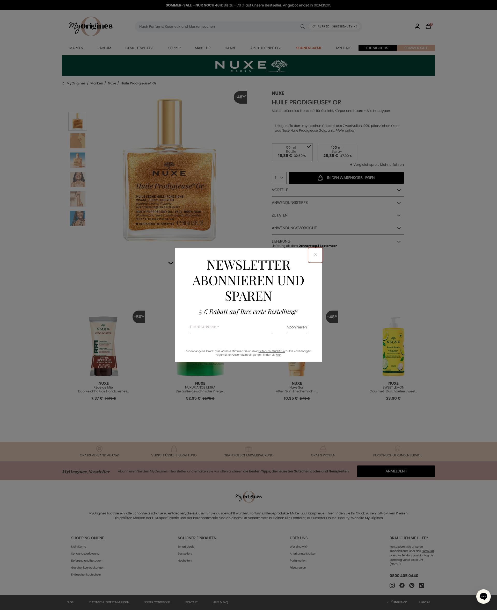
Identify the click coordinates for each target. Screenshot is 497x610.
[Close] (315, 255)
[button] (483, 596)
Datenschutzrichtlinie (272, 351)
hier (278, 355)
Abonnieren (297, 327)
